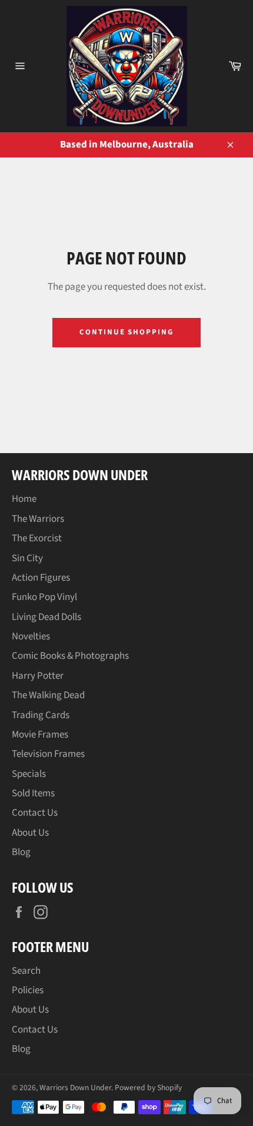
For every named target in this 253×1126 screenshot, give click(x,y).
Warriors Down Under (75, 1087)
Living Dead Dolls (46, 617)
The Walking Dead (48, 695)
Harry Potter (38, 676)
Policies (28, 990)
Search (26, 971)
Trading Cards (40, 715)
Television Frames (48, 754)
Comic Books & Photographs (70, 656)
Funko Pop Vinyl (44, 597)
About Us (30, 833)
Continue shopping (126, 332)
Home (24, 499)
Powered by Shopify (148, 1087)
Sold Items (33, 793)
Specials (29, 774)
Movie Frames (40, 735)
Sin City (27, 558)
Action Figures (41, 578)
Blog (21, 852)
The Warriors (38, 519)
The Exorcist (37, 538)
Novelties (31, 636)
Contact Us (35, 813)
